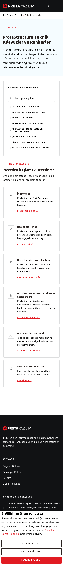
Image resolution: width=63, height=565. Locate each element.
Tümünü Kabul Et (31, 560)
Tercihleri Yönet (31, 552)
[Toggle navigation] (57, 6)
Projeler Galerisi (12, 466)
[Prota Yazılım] (18, 6)
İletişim (7, 477)
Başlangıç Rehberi (13, 472)
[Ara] (48, 6)
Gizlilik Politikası (12, 483)
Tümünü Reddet (31, 543)
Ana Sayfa (8, 15)
